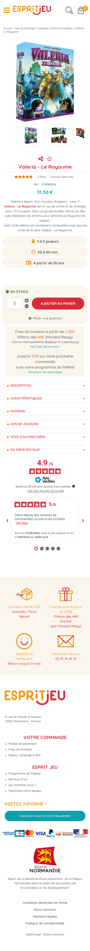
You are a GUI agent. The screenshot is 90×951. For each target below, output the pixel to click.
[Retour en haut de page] (80, 937)
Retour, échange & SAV (24, 755)
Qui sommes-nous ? (22, 785)
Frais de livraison (20, 749)
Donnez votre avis (62, 176)
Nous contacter (45, 909)
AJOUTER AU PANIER (58, 303)
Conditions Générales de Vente (45, 902)
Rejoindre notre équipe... (25, 790)
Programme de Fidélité (24, 773)
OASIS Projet (33, 934)
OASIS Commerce (53, 934)
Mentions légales (45, 916)
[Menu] (6, 10)
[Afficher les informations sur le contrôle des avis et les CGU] (73, 486)
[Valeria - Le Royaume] (31, 135)
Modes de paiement (22, 743)
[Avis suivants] (83, 520)
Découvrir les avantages (45, 372)
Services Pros (17, 779)
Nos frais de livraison (45, 346)
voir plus (22, 523)
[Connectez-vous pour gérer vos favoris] (49, 159)
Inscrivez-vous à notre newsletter (45, 816)
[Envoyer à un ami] (40, 159)
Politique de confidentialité (45, 923)
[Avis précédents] (7, 520)
